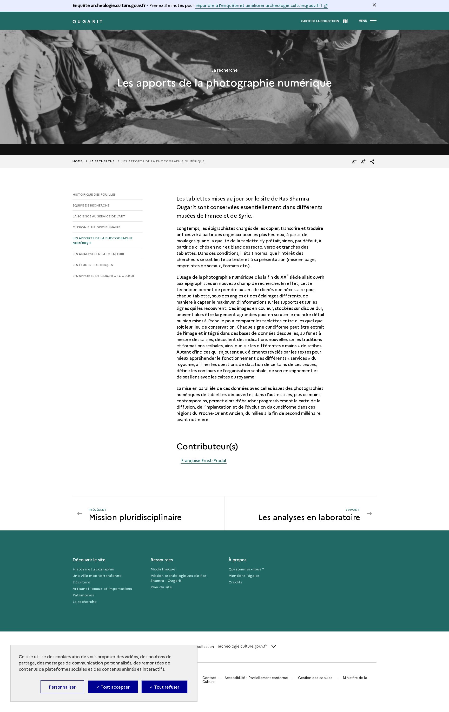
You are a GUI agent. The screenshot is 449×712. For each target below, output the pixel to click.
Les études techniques (92, 264)
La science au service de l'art (98, 216)
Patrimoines (83, 594)
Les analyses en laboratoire (98, 253)
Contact (209, 677)
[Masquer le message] (374, 5)
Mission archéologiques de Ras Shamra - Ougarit (178, 578)
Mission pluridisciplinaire (96, 227)
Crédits (235, 581)
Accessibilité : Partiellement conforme (256, 677)
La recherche (84, 601)
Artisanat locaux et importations (102, 588)
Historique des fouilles (94, 194)
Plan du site (161, 586)
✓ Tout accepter (113, 687)
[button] (372, 161)
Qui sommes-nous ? (246, 568)
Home (77, 161)
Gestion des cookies (315, 678)
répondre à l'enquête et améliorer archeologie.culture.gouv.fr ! (259, 5)
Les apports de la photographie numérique (102, 240)
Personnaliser (62, 687)
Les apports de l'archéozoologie (103, 275)
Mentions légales (244, 575)
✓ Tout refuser (164, 687)
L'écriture (81, 581)
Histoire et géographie (93, 568)
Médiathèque (162, 568)
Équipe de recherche (90, 205)
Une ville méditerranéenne (97, 575)
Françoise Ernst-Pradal (203, 460)
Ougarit (88, 21)
